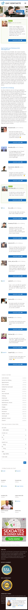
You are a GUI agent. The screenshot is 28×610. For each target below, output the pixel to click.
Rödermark (14, 398)
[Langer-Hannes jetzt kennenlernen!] (21, 489)
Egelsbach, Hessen (14, 418)
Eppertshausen (14, 382)
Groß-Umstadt (14, 384)
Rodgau (14, 407)
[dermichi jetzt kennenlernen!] (4, 244)
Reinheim (14, 389)
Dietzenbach (14, 409)
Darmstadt (14, 416)
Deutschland (8, 545)
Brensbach (14, 411)
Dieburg (21, 128)
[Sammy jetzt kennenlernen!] (4, 301)
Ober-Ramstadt (14, 393)
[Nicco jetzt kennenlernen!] (4, 209)
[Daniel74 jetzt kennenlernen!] (4, 354)
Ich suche (4, 427)
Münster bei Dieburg (14, 380)
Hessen (13, 545)
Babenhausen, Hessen (14, 402)
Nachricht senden (17, 40)
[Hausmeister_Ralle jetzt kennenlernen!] (4, 168)
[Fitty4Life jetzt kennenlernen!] (4, 129)
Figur (3, 451)
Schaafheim (14, 404)
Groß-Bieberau (14, 400)
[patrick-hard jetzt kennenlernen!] (7, 504)
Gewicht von (5, 442)
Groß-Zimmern (14, 378)
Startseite (3, 545)
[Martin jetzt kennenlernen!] (5, 24)
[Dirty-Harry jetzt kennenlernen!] (5, 188)
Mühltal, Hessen (14, 413)
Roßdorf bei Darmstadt (14, 387)
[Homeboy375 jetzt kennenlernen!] (4, 225)
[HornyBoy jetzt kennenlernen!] (4, 149)
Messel (14, 391)
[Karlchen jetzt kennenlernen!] (4, 336)
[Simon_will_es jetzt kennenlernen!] (4, 263)
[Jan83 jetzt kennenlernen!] (4, 282)
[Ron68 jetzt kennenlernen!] (4, 319)
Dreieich (14, 420)
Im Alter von (4, 433)
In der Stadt (4, 456)
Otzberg (14, 396)
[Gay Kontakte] (11, 3)
